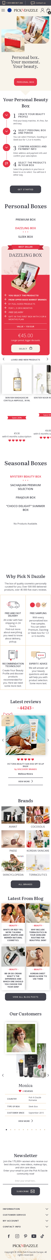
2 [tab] (10, 1129)
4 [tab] (19, 1129)
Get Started (25, 189)
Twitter (42, 1236)
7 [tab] (31, 1129)
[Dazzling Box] (25, 277)
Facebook (9, 1236)
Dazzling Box (25, 255)
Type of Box (13, 1106)
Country (12, 1098)
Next (47, 359)
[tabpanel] (25, 1073)
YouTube (34, 1236)
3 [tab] (14, 1129)
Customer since (15, 1112)
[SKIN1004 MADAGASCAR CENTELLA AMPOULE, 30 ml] (17, 379)
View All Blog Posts (25, 996)
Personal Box (25, 82)
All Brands (25, 884)
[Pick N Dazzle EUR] (9, 10)
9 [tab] (40, 1129)
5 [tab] (23, 1129)
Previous (3, 359)
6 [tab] (27, 1129)
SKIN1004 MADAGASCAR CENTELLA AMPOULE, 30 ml (17, 399)
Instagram (17, 1236)
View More (24, 1121)
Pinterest (25, 1236)
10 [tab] (44, 1129)
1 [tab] (6, 1129)
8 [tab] (36, 1129)
